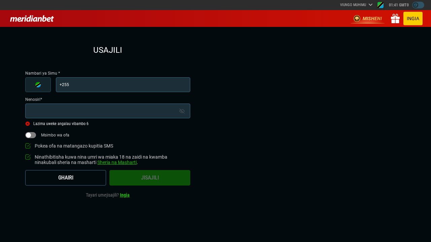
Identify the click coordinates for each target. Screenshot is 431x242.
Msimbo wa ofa (55, 135)
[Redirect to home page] (32, 18)
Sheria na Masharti (117, 162)
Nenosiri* (33, 99)
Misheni (372, 18)
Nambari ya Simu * (42, 73)
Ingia (413, 18)
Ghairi (65, 177)
